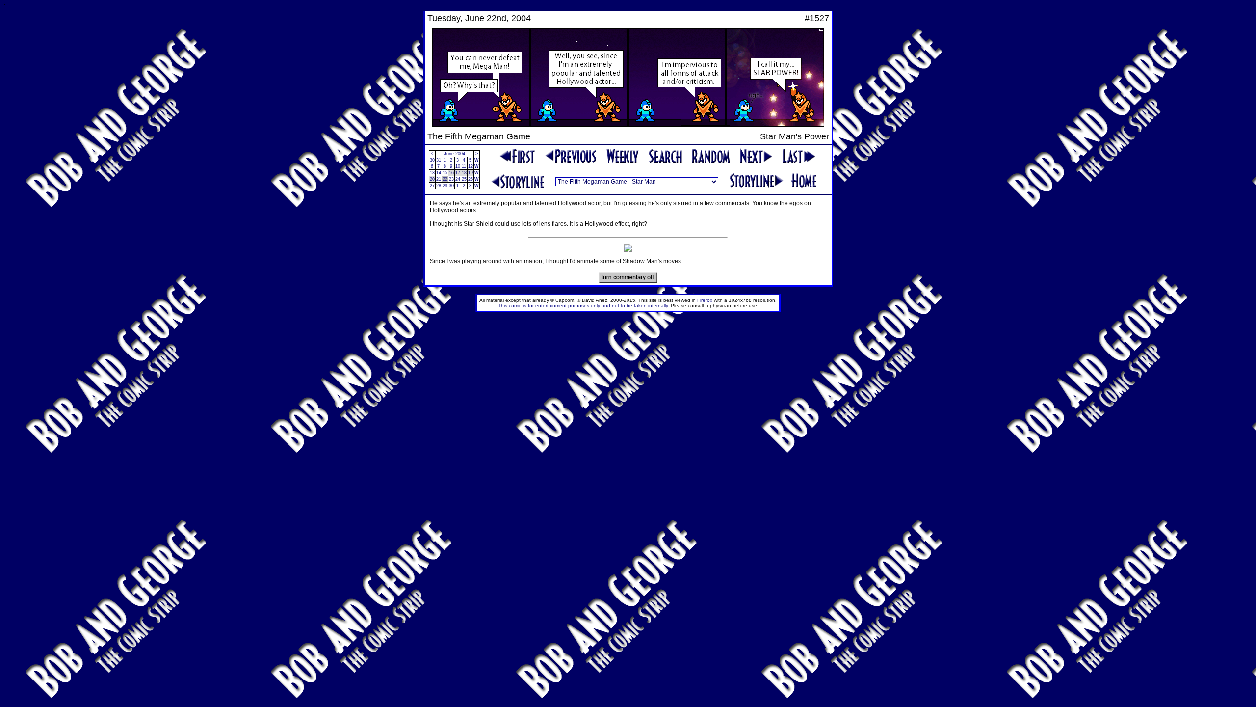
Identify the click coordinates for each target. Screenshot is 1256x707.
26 (470, 179)
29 (445, 185)
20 (432, 179)
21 (438, 179)
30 (432, 160)
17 (457, 172)
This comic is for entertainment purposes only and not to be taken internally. (583, 305)
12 (470, 166)
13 (432, 172)
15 (445, 172)
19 (470, 172)
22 (445, 179)
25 (464, 179)
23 (451, 179)
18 (464, 172)
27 (432, 185)
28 (438, 185)
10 (457, 166)
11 (464, 166)
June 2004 (454, 153)
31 (438, 160)
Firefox (704, 300)
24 (457, 179)
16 (451, 172)
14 (438, 172)
